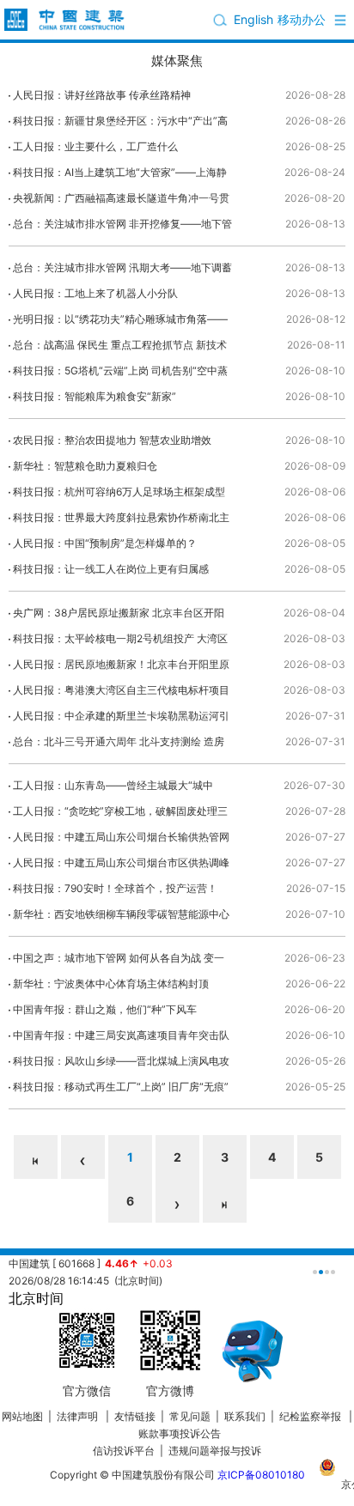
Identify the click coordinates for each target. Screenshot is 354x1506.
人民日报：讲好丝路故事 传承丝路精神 (102, 94)
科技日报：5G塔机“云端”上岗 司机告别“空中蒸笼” (120, 374)
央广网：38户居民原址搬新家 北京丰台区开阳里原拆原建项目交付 (118, 616)
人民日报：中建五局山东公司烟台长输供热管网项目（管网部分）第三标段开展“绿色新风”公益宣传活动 (121, 840)
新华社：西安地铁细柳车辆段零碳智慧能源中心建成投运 (121, 917)
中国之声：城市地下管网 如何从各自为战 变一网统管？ (118, 961)
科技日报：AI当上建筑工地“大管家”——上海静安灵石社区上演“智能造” (120, 175)
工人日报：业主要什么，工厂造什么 (95, 146)
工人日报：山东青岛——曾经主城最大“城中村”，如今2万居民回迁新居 (113, 789)
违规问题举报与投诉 (214, 1450)
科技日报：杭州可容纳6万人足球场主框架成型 (119, 491)
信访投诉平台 (124, 1450)
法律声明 (79, 1416)
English (253, 19)
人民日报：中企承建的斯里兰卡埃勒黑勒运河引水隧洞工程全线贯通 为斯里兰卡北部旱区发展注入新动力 (122, 719)
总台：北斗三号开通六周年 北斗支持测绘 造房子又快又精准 (118, 745)
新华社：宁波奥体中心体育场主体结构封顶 (111, 983)
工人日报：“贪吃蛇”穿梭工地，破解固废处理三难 (120, 814)
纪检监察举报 (310, 1416)
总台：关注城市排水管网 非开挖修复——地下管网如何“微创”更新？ (122, 227)
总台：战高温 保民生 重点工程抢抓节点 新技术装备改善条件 (120, 348)
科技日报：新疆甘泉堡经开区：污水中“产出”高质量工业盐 (120, 124)
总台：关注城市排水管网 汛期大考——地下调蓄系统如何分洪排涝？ (122, 271)
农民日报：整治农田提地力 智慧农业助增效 (112, 440)
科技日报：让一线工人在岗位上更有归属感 (111, 568)
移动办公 (302, 19)
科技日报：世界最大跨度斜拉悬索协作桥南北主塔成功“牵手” (121, 521)
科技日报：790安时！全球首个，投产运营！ (115, 888)
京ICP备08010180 (261, 1474)
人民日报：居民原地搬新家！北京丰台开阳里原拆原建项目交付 (121, 667)
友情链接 (135, 1416)
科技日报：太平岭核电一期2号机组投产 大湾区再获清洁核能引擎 (120, 642)
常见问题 (190, 1416)
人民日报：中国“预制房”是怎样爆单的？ (105, 543)
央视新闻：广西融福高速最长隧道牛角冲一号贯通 (121, 201)
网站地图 (22, 1416)
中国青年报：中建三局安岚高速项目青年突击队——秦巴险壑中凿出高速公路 (121, 1038)
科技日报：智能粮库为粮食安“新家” (94, 396)
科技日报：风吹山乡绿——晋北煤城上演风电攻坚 (121, 1064)
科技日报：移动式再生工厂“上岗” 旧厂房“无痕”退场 (121, 1090)
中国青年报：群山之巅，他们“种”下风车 (105, 1009)
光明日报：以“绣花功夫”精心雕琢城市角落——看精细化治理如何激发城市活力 (120, 322)
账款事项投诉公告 (179, 1433)
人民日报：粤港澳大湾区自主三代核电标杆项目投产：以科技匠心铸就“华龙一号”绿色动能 (121, 693)
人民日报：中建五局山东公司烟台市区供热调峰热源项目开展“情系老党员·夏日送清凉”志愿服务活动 (121, 866)
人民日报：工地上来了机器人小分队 (95, 293)
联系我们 (245, 1416)
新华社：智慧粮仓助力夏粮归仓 (85, 465)
